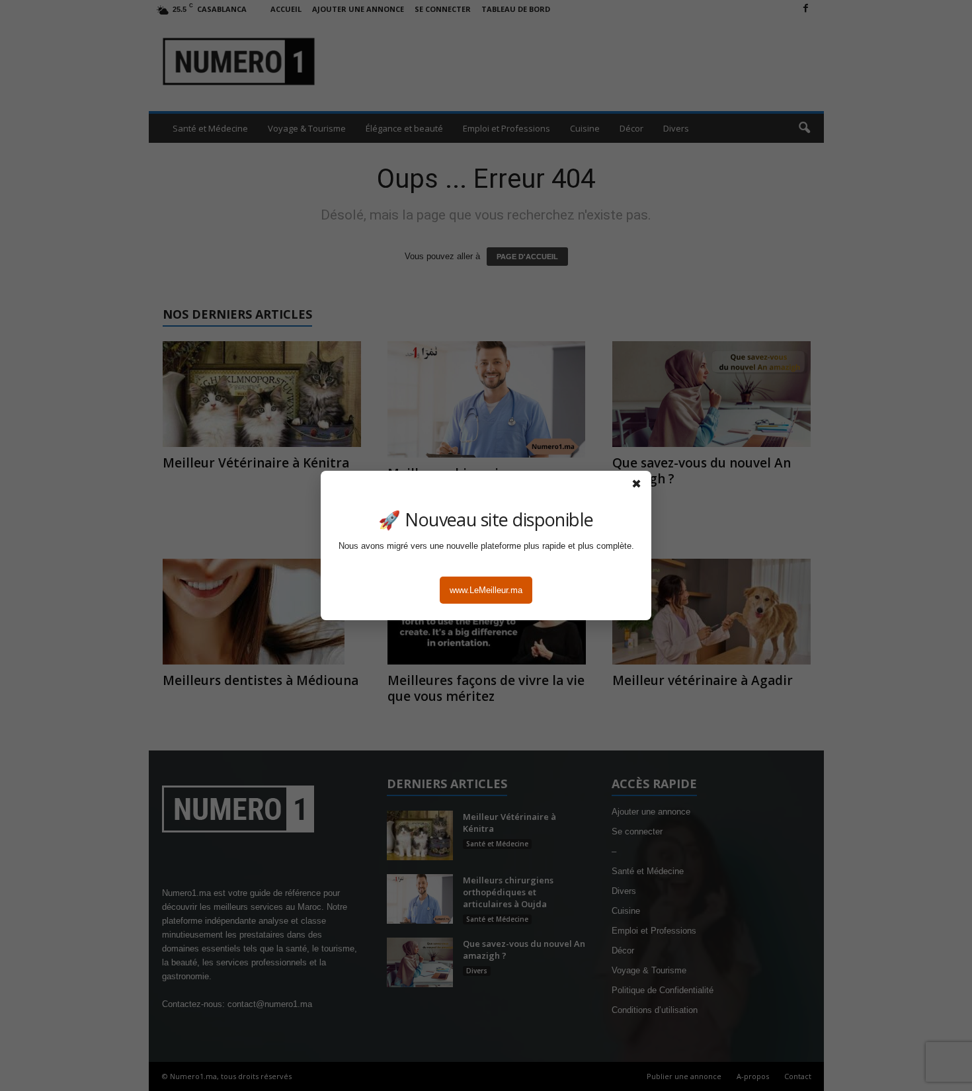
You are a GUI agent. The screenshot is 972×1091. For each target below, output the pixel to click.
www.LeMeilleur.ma (486, 590)
